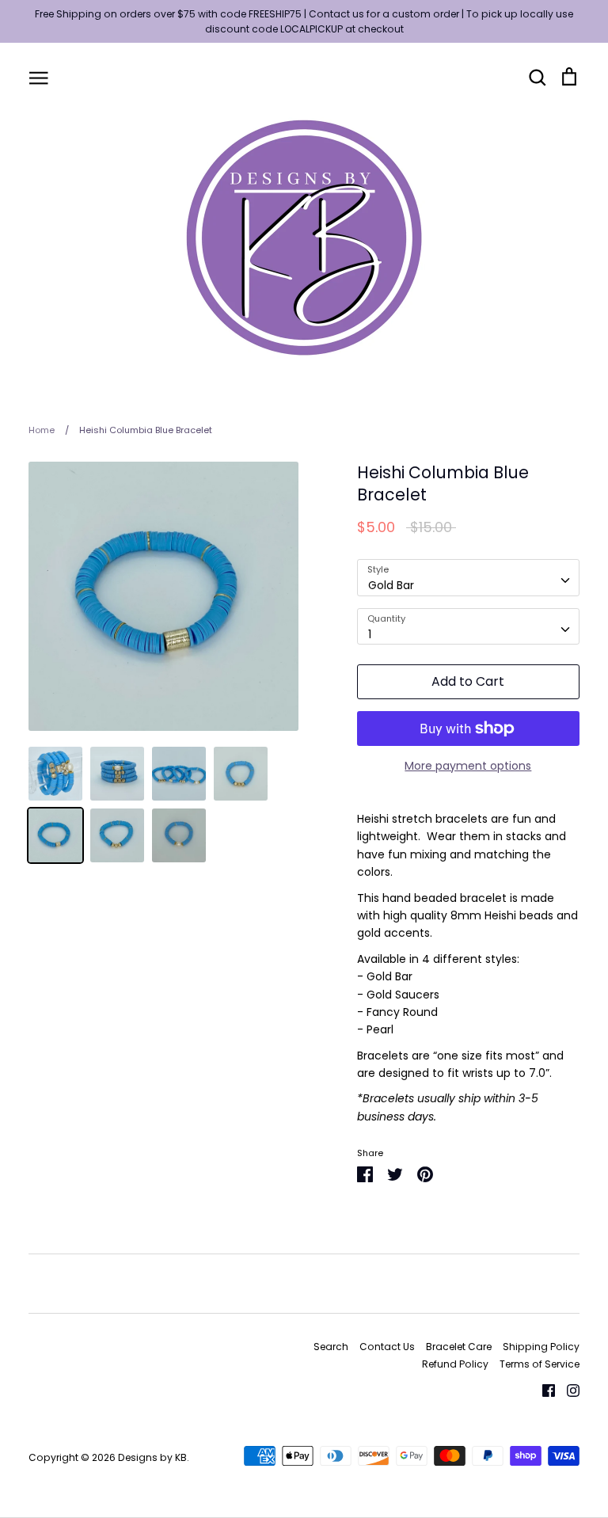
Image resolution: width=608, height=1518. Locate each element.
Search (331, 1346)
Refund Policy (455, 1364)
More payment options (468, 766)
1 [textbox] (369, 634)
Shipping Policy (541, 1346)
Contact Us (387, 1346)
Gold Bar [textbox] (391, 585)
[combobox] (468, 577)
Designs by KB (152, 1457)
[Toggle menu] (38, 77)
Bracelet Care (459, 1346)
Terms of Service (540, 1364)
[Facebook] (542, 1390)
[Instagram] (567, 1390)
